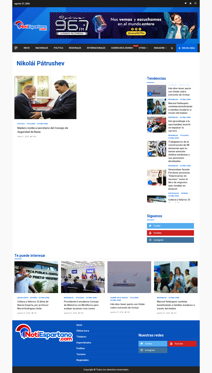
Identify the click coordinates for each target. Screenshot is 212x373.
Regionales (75, 48)
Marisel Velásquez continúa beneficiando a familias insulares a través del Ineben (156, 106)
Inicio (79, 325)
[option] (171, 89)
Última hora (42, 124)
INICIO (27, 48)
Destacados (174, 193)
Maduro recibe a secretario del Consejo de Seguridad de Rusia (45, 97)
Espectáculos (83, 342)
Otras (142, 48)
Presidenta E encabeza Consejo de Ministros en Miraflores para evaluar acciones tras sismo (83, 277)
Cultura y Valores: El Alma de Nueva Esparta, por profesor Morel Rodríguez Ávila (36, 277)
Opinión (184, 193)
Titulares (31, 124)
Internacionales (96, 48)
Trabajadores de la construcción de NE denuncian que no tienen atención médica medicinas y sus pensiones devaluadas (156, 149)
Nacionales (41, 48)
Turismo (81, 354)
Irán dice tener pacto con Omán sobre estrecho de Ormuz (156, 89)
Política (58, 48)
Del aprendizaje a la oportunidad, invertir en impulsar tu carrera (156, 125)
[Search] (172, 48)
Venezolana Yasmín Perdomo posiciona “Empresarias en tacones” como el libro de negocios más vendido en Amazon (156, 177)
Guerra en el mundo (122, 48)
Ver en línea (188, 48)
